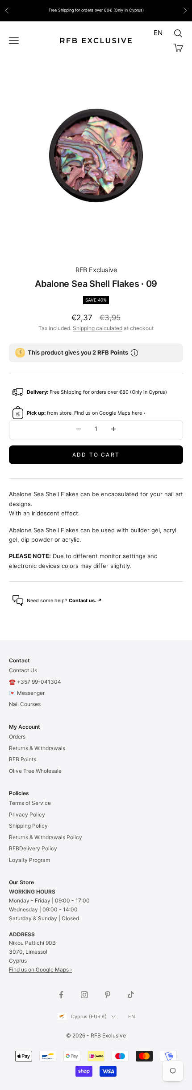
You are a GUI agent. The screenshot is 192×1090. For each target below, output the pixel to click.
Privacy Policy (27, 814)
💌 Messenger (27, 693)
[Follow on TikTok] (130, 994)
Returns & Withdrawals (37, 748)
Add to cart (96, 454)
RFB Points (22, 759)
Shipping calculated (97, 328)
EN (158, 32)
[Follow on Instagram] (84, 994)
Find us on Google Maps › (40, 969)
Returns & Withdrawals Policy (45, 837)
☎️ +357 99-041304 (35, 681)
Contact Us (23, 670)
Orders (17, 736)
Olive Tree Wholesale (35, 770)
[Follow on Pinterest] (107, 994)
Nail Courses (25, 704)
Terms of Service (30, 803)
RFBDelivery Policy (33, 848)
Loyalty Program (29, 860)
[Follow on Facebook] (61, 994)
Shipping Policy (28, 825)
